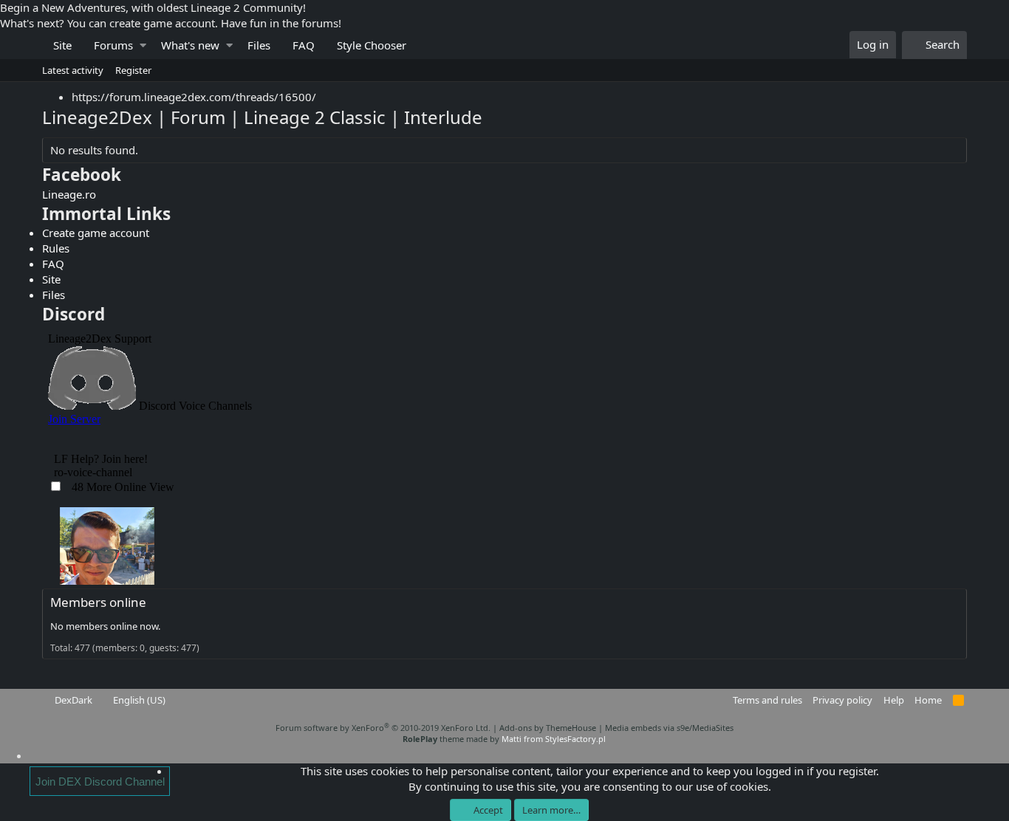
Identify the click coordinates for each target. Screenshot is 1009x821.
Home (928, 700)
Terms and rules (767, 700)
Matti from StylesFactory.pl (554, 738)
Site (62, 45)
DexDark (72, 700)
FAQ (304, 45)
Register (133, 70)
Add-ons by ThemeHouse (547, 727)
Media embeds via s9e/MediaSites (669, 727)
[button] (143, 45)
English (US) (138, 700)
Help (893, 700)
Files (258, 45)
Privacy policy (842, 700)
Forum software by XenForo (383, 727)
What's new (190, 45)
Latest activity (72, 70)
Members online (98, 602)
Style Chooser (371, 45)
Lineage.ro (69, 194)
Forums (113, 45)
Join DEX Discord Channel (100, 781)
